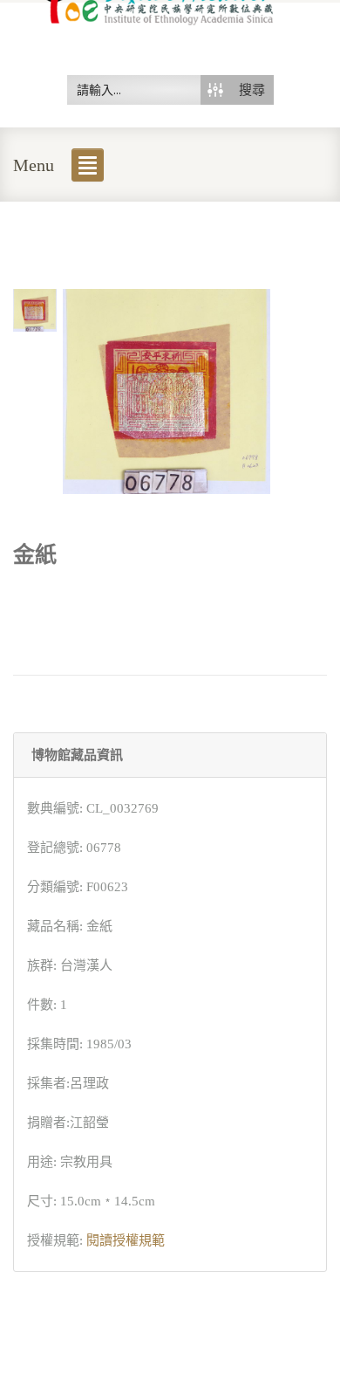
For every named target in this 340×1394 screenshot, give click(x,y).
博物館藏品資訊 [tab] (77, 755)
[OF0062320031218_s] (35, 309)
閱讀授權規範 (125, 1240)
